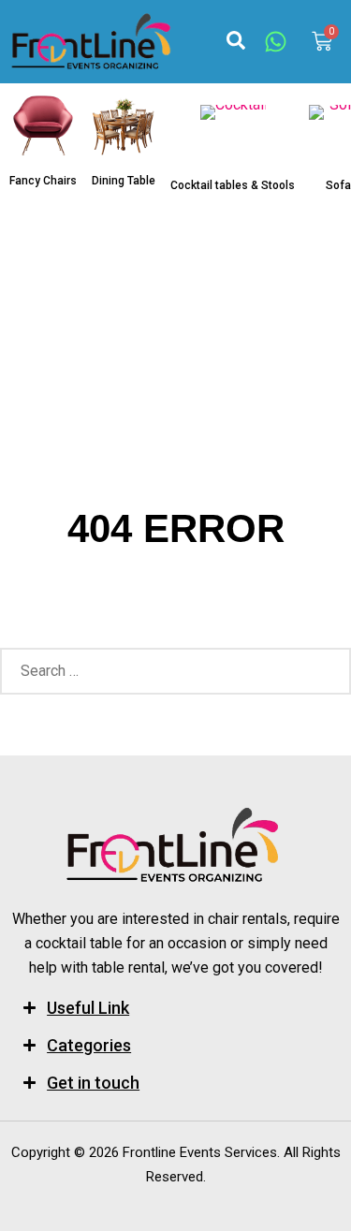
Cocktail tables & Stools (232, 185)
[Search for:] (175, 671)
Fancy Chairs (43, 180)
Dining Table (123, 180)
